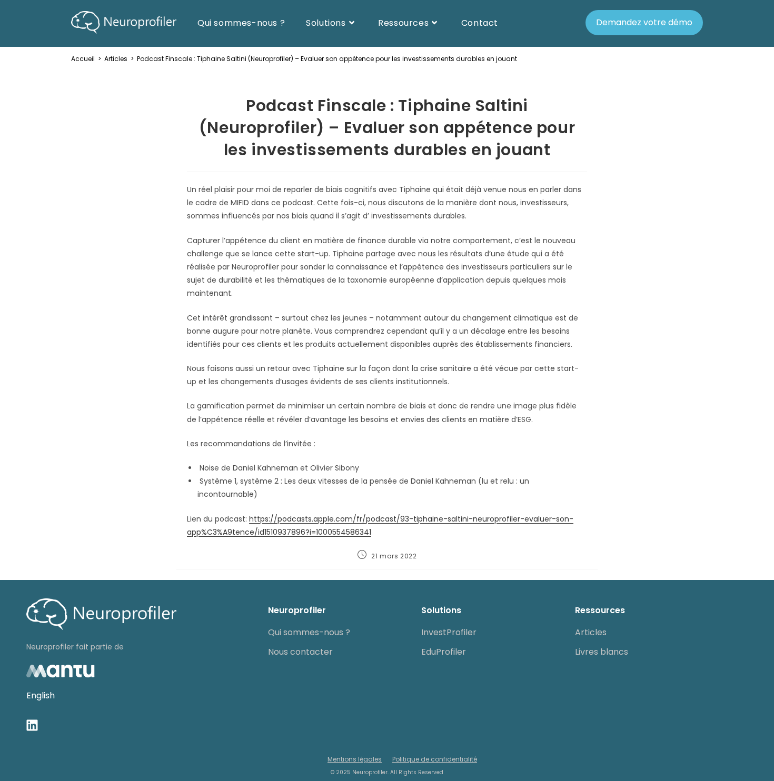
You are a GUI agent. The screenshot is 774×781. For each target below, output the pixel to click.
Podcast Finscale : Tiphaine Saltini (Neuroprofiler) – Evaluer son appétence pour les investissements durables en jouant (327, 58)
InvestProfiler (449, 632)
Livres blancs (601, 652)
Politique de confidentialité (434, 759)
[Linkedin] (32, 725)
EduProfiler (443, 652)
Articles (591, 632)
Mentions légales (355, 759)
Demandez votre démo (644, 22)
